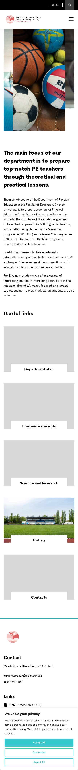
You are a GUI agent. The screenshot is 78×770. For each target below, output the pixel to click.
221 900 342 (15, 682)
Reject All (39, 762)
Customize (39, 752)
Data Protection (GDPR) (25, 705)
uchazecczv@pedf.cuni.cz (24, 675)
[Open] (71, 19)
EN (56, 5)
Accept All (39, 742)
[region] (39, 739)
